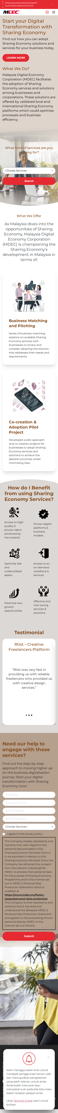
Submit (29, 936)
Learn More (16, 57)
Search (29, 181)
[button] (26, 715)
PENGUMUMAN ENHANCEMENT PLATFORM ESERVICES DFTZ (21, 4)
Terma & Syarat (23, 1100)
